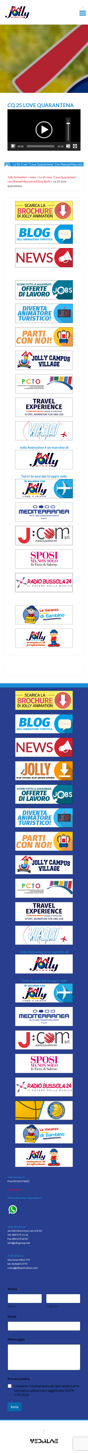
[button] (44, 129)
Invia (14, 1407)
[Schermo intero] (75, 146)
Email (13, 1316)
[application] (44, 130)
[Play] (13, 146)
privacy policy (15, 1189)
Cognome (52, 1306)
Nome (12, 1306)
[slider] (40, 146)
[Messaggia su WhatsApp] (44, 1210)
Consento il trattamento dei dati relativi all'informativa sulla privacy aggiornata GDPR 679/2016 (47, 1390)
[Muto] (68, 146)
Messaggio (16, 1339)
